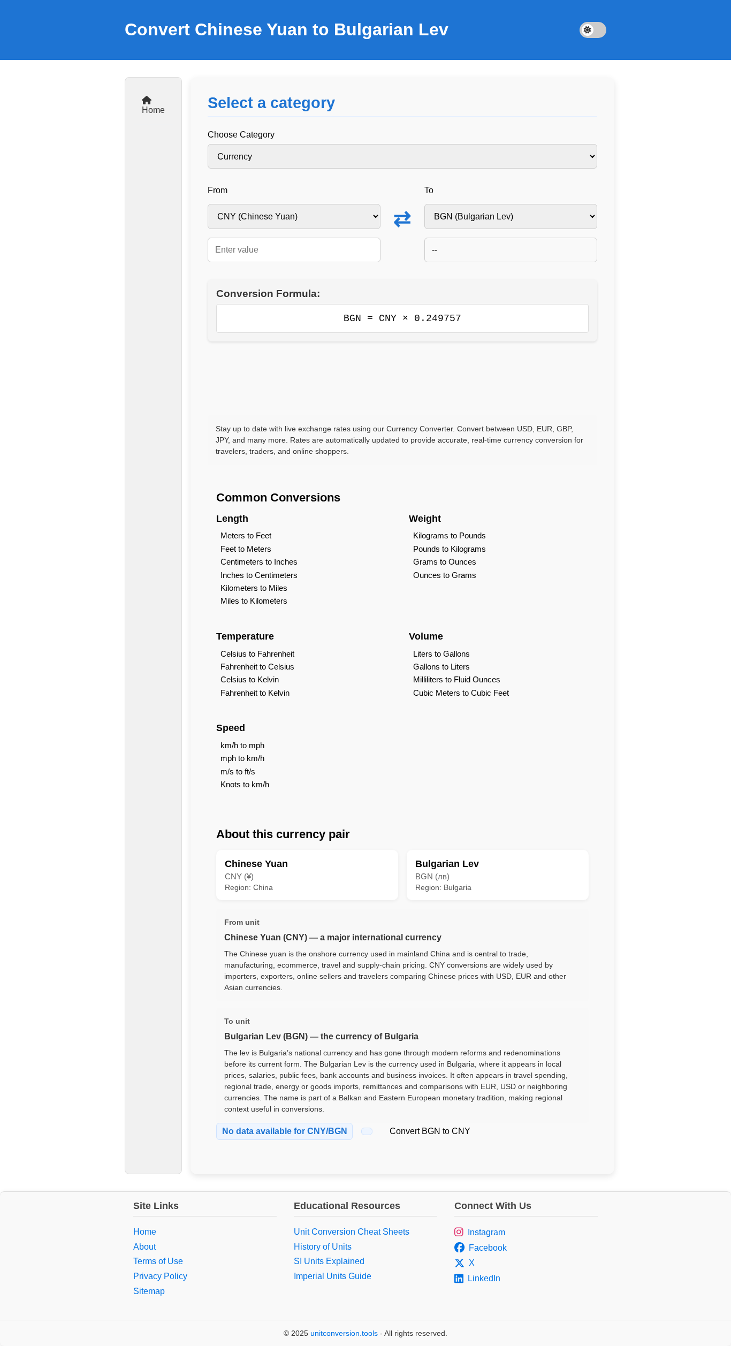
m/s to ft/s (237, 771)
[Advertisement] (402, 378)
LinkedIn (484, 1278)
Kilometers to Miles (253, 587)
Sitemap (149, 1291)
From (217, 190)
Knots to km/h (244, 784)
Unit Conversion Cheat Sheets (351, 1231)
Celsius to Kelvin (249, 679)
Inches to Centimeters (259, 575)
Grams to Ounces (444, 561)
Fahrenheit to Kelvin (255, 692)
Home (153, 110)
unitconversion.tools (344, 1333)
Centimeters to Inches (259, 561)
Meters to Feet (245, 535)
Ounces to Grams (444, 575)
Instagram (486, 1232)
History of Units (323, 1246)
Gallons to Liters (441, 666)
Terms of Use (158, 1261)
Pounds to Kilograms (449, 548)
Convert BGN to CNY (430, 1131)
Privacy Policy (160, 1276)
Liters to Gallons (441, 653)
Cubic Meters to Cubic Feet (461, 692)
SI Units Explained (329, 1261)
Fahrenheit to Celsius (257, 666)
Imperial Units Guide (332, 1276)
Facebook (488, 1247)
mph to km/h (242, 758)
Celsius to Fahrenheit (257, 653)
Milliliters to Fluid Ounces (456, 679)
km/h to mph (242, 745)
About (144, 1246)
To (428, 190)
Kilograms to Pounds (449, 535)
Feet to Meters (245, 548)
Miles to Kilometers (253, 600)
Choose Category (241, 134)
